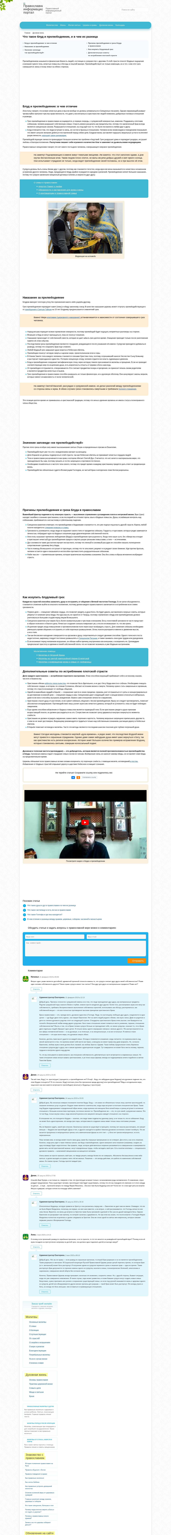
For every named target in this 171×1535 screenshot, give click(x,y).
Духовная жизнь (106, 25)
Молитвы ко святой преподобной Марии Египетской (63, 658)
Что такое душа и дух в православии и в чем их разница (51, 905)
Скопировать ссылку (89, 777)
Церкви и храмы (90, 25)
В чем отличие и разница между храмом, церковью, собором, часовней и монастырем (64, 919)
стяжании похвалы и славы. (57, 528)
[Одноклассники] (78, 777)
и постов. (134, 761)
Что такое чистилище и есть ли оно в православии (49, 910)
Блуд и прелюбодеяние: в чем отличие (41, 43)
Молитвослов (52, 25)
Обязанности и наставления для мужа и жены (60, 190)
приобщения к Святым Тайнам (38, 310)
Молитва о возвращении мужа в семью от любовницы (64, 662)
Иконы (63, 25)
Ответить (36, 989)
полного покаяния (127, 389)
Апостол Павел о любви (50, 186)
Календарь (120, 25)
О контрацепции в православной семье (57, 193)
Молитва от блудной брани (51, 655)
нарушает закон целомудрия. (54, 136)
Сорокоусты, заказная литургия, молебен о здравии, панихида (42, 1305)
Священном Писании (88, 638)
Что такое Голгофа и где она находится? (44, 915)
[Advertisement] (85, 86)
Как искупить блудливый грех (100, 49)
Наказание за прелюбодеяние (37, 46)
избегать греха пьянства (55, 683)
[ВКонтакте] (73, 777)
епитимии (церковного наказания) (63, 317)
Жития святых (74, 25)
